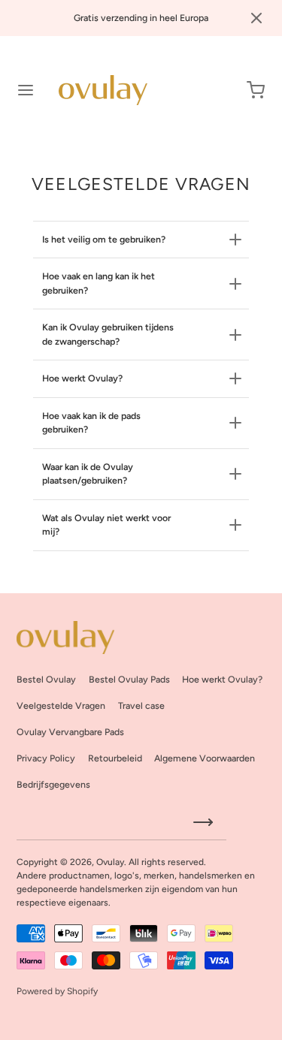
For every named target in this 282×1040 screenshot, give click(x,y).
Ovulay (110, 862)
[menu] (26, 90)
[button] (256, 18)
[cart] (256, 90)
